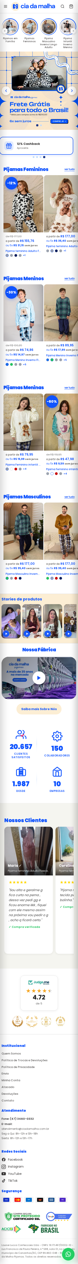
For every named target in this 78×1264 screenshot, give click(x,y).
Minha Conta (11, 1080)
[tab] (37, 125)
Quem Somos (11, 1053)
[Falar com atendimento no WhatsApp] (68, 1254)
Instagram (16, 1166)
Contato (8, 1100)
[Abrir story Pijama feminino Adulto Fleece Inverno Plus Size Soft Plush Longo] (11, 621)
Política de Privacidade (18, 1067)
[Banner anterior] (6, 90)
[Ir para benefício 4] (44, 157)
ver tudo (69, 169)
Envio (5, 1073)
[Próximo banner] (72, 90)
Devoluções (10, 1094)
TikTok (13, 1181)
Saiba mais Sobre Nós (39, 709)
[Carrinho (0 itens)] (71, 6)
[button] (10, 26)
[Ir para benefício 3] (41, 157)
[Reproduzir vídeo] (39, 677)
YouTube (15, 1174)
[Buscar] (62, 6)
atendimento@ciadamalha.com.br (25, 1129)
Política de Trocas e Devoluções (24, 1060)
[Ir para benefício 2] (37, 157)
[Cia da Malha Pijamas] (33, 6)
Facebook (15, 1159)
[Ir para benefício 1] (34, 157)
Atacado (8, 1087)
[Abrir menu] (5, 6)
